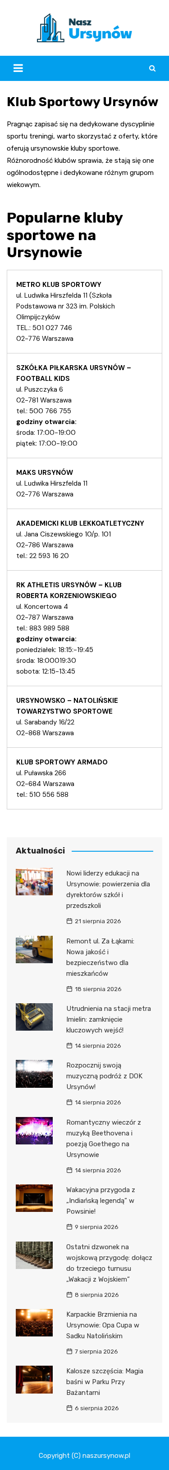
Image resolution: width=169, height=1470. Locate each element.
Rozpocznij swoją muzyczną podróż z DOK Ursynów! (104, 1076)
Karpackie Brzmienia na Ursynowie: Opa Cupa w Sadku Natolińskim (102, 1325)
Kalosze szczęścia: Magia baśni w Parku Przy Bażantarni (104, 1382)
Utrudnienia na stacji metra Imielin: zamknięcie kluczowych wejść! (108, 1019)
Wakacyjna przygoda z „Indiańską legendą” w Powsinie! (100, 1200)
